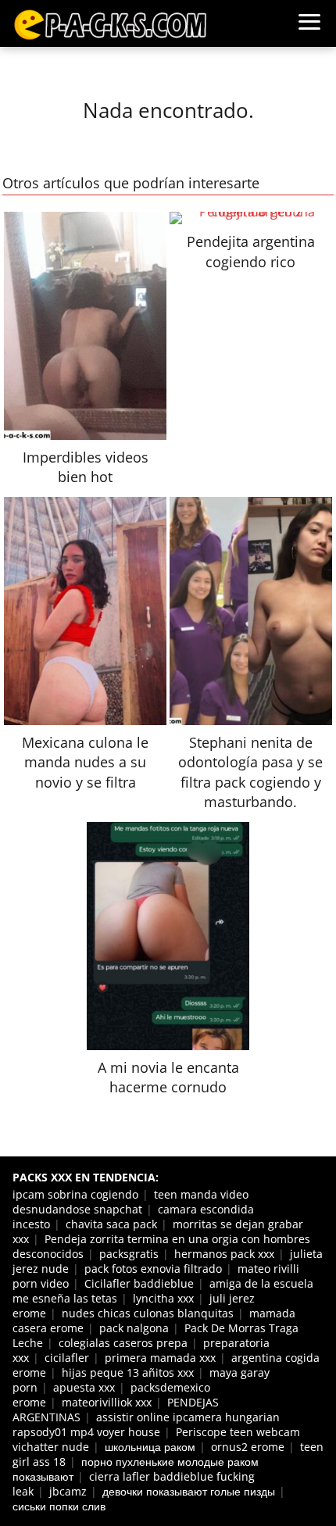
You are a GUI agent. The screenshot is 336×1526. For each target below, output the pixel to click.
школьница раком (150, 1446)
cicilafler (67, 1357)
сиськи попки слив (59, 1506)
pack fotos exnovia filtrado (153, 1268)
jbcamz (68, 1491)
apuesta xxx (84, 1387)
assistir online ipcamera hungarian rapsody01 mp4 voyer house (146, 1424)
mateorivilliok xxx (107, 1402)
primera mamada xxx (160, 1357)
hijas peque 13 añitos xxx (128, 1372)
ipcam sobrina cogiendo (75, 1194)
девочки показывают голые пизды (188, 1491)
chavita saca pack (111, 1224)
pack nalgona (134, 1328)
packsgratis (129, 1253)
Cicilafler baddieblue (139, 1283)
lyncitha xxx (163, 1298)
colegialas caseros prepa (123, 1342)
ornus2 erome (247, 1446)
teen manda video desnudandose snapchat (130, 1202)
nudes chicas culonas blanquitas (148, 1313)
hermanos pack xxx (224, 1253)
